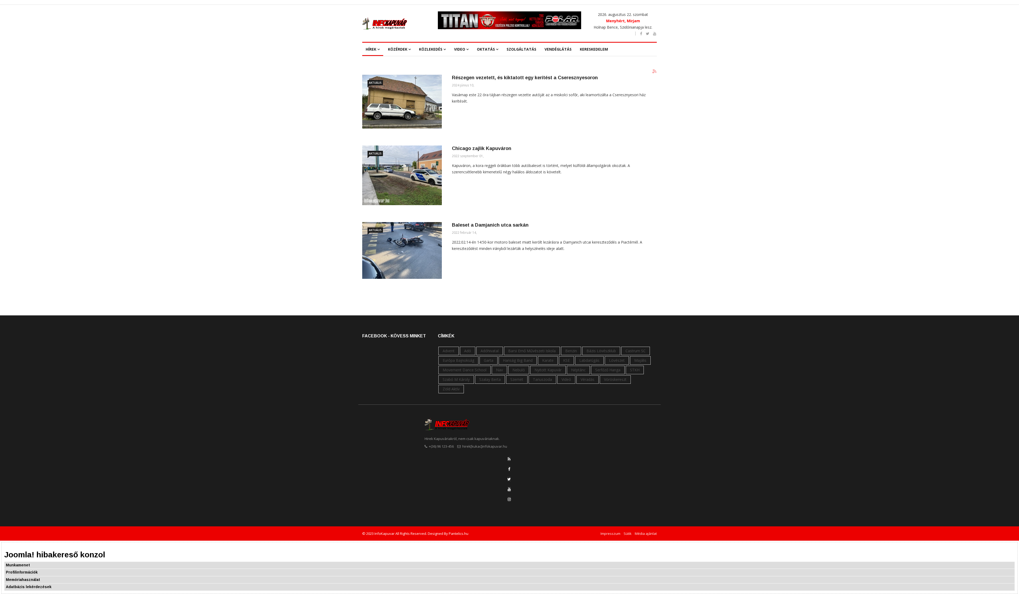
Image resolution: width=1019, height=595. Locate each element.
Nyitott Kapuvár (548, 369)
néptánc (578, 369)
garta (488, 360)
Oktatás (486, 49)
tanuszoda (542, 379)
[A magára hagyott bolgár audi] (402, 175)
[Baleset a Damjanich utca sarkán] (402, 250)
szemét (516, 379)
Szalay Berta (490, 379)
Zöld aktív (451, 388)
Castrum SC (635, 350)
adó (467, 350)
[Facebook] (509, 468)
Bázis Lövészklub (601, 350)
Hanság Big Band (518, 360)
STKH (635, 369)
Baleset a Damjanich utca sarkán (490, 225)
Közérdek (397, 49)
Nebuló (518, 369)
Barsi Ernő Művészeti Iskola (532, 350)
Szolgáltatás (521, 49)
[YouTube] (509, 489)
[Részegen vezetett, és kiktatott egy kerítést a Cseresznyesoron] (402, 102)
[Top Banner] (509, 20)
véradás (587, 379)
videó (566, 379)
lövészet (617, 360)
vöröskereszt (615, 379)
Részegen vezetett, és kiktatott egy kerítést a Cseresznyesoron (525, 77)
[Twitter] (509, 479)
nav (499, 369)
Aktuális (375, 83)
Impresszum (610, 533)
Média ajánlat (646, 533)
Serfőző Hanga (607, 369)
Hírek (371, 49)
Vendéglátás (558, 49)
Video (459, 49)
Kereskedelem (594, 49)
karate (548, 360)
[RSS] (509, 458)
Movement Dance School (464, 369)
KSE (566, 360)
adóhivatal (490, 350)
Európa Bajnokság (458, 360)
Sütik (628, 533)
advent (449, 350)
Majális (640, 360)
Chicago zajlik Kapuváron (481, 148)
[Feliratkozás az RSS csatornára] (655, 71)
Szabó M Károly (456, 379)
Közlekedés (430, 49)
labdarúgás (589, 360)
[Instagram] (509, 499)
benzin (571, 350)
